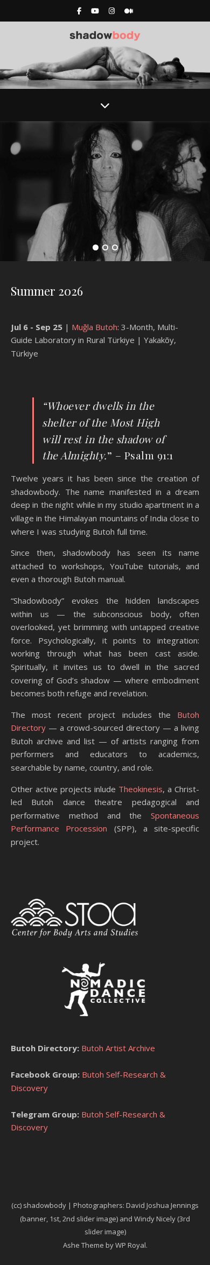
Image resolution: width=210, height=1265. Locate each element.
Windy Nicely (155, 1219)
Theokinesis (140, 789)
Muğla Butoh (94, 327)
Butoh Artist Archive (117, 1048)
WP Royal (130, 1245)
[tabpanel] (105, 191)
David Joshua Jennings (162, 1205)
